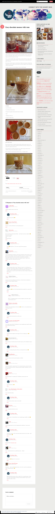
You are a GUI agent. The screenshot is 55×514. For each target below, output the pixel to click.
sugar (38, 102)
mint (38, 203)
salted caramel (48, 100)
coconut (45, 87)
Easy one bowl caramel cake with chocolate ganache (43, 46)
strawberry (39, 230)
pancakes (39, 213)
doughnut (39, 175)
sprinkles (39, 227)
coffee (39, 165)
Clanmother (11, 250)
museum (39, 207)
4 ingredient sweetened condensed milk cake (44, 125)
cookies (49, 88)
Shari (10, 362)
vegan (39, 244)
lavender (39, 195)
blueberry (40, 84)
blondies (39, 141)
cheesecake (39, 153)
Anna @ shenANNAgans (13, 463)
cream (41, 89)
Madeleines (39, 198)
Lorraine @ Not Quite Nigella (14, 320)
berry (39, 138)
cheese (45, 86)
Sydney (39, 233)
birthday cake (44, 83)
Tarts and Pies (40, 237)
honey (37, 97)
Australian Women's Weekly (40, 80)
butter (38, 86)
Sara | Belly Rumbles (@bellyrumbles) (15, 389)
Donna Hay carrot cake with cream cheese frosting (44, 117)
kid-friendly (42, 97)
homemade (50, 95)
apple (46, 79)
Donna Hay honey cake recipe (42, 120)
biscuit (48, 83)
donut (47, 91)
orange (42, 98)
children (39, 156)
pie (49, 98)
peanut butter (45, 98)
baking (39, 83)
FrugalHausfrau (12, 354)
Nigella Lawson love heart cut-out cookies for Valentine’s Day (45, 54)
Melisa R (10, 372)
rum (18, 183)
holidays (39, 190)
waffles (39, 247)
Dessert (24, 188)
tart (44, 102)
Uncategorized (40, 242)
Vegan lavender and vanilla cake (43, 113)
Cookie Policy (19, 512)
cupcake (47, 89)
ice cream (39, 97)
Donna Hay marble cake (41, 124)
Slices (39, 225)
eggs (43, 93)
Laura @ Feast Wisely (13, 221)
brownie (42, 84)
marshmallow (48, 97)
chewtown (10, 405)
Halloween (39, 188)
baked (48, 80)
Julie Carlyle (11, 230)
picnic (48, 98)
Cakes (39, 150)
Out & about (40, 212)
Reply (6, 227)
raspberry (38, 100)
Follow (39, 72)
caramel (42, 86)
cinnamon (42, 87)
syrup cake (39, 235)
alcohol (8, 183)
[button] (38, 30)
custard (37, 91)
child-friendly (40, 155)
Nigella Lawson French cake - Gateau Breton (45, 114)
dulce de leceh (40, 177)
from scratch (40, 187)
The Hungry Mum (13, 213)
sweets (43, 102)
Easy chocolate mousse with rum (17, 27)
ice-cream (39, 193)
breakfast (39, 143)
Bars (38, 136)
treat (46, 102)
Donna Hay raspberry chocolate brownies (44, 111)
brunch (39, 146)
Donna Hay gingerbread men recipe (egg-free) (45, 119)
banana (42, 83)
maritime (39, 200)
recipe (17, 183)
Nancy (10, 447)
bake (45, 81)
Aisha (10, 421)
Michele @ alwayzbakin (13, 303)
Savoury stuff (40, 223)
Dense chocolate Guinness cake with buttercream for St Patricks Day (45, 52)
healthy (44, 95)
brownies (45, 84)
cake (40, 86)
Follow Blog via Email (44, 64)
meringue (39, 202)
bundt (50, 84)
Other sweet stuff (40, 210)
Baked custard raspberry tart (42, 49)
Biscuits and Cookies (41, 140)
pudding (51, 98)
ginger (42, 95)
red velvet (39, 222)
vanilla (48, 102)
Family (39, 182)
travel (39, 240)
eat (39, 93)
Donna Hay (44, 91)
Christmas (38, 87)
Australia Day (49, 79)
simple (52, 100)
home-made (46, 95)
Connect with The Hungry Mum (40, 7)
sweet (20, 183)
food (47, 93)
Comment (28, 503)
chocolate (11, 183)
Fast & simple (27, 188)
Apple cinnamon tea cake (42, 109)
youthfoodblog (11, 205)
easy (38, 93)
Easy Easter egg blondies (42, 47)
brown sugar (47, 84)
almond (45, 79)
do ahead (39, 170)
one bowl (40, 98)
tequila (39, 239)
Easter (49, 91)
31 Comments (8, 188)
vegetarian (39, 245)
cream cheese (44, 89)
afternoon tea (39, 79)
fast (45, 93)
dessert (14, 183)
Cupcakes (39, 166)
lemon (45, 97)
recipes (44, 100)
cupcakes (50, 89)
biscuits (50, 83)
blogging (38, 84)
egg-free (42, 93)
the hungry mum (13, 442)
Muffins (39, 205)
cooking (38, 89)
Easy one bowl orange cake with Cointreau (44, 122)
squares (39, 228)
